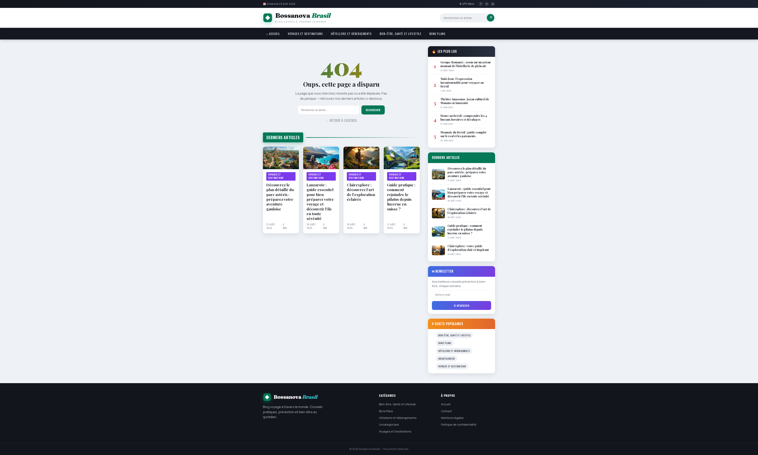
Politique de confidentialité (458, 424)
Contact (446, 411)
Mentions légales (452, 418)
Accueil (445, 404)
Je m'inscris (461, 305)
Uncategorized (446, 358)
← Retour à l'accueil (341, 120)
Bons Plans (437, 34)
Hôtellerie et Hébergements (351, 34)
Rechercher (373, 110)
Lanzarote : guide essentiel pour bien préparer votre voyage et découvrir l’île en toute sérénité (320, 201)
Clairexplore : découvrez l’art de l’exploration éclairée (361, 192)
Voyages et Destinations (305, 34)
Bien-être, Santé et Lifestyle (400, 34)
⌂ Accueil (273, 34)
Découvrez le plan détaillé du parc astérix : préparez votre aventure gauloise (280, 196)
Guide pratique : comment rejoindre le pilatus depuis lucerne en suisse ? (401, 196)
